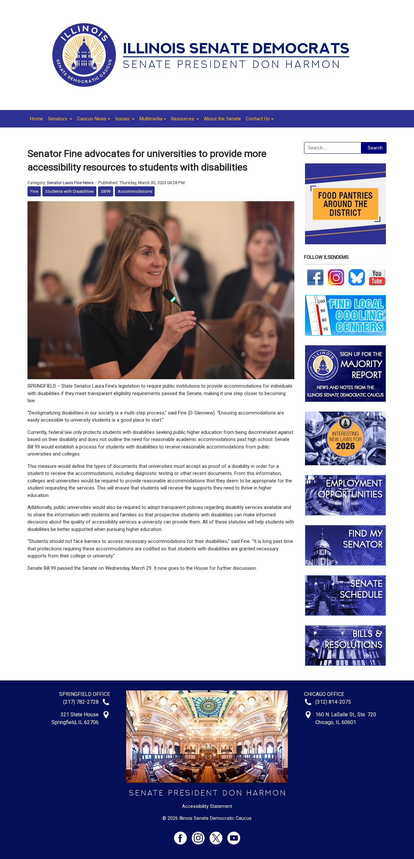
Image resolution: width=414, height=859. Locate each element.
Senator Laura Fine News (70, 182)
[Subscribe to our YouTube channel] (377, 277)
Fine (34, 191)
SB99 (106, 191)
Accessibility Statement (207, 806)
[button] (60, 119)
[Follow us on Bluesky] (356, 277)
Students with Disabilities (69, 191)
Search (375, 148)
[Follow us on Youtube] (233, 835)
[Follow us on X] (218, 835)
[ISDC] (204, 54)
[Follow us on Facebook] (315, 277)
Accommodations (135, 191)
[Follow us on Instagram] (336, 277)
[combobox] (332, 148)
